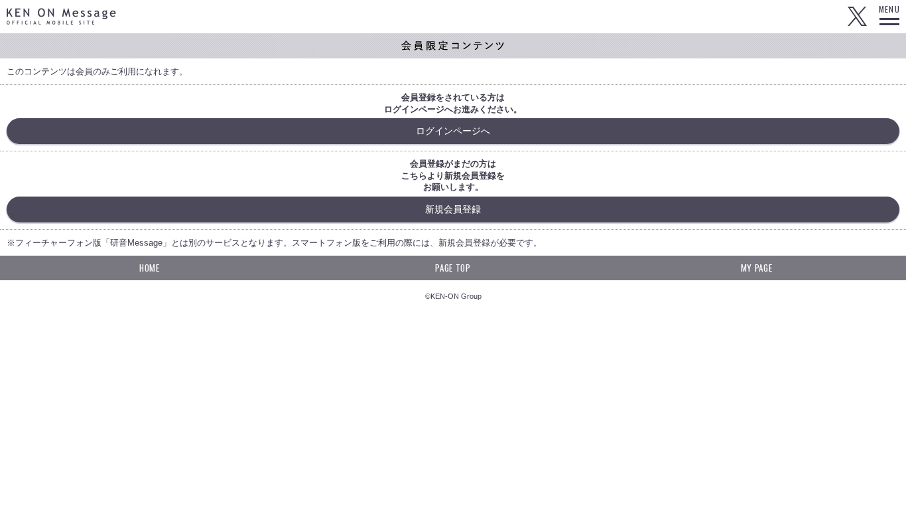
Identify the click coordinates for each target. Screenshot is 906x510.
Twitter (857, 16)
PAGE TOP (452, 267)
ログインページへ (453, 131)
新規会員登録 (453, 209)
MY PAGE (757, 267)
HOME (149, 267)
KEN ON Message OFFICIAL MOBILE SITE (61, 16)
